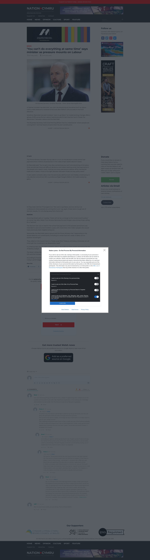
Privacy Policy (85, 309)
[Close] (105, 250)
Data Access (75, 309)
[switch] (96, 278)
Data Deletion (65, 309)
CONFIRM (62, 303)
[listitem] (75, 274)
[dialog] (75, 280)
